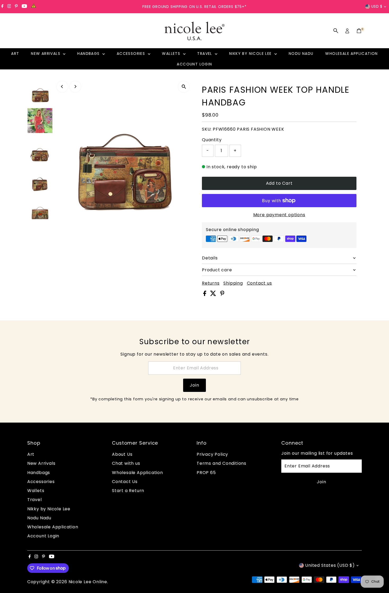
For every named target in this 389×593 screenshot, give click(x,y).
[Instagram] (9, 6)
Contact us (259, 283)
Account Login (194, 64)
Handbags (89, 53)
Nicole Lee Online (88, 582)
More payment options (279, 215)
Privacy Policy (212, 454)
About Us (122, 454)
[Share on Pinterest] (222, 294)
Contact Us (125, 482)
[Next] (75, 86)
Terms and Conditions (221, 463)
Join (194, 385)
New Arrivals (46, 53)
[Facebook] (2, 6)
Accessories (132, 53)
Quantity (211, 140)
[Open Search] (335, 30)
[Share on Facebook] (205, 294)
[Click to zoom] (184, 87)
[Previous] (62, 86)
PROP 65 (206, 473)
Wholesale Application (351, 53)
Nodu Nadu (301, 53)
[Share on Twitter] (214, 294)
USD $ (377, 6)
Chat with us (126, 463)
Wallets (172, 53)
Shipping (233, 283)
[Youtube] (24, 6)
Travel (205, 53)
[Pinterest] (16, 6)
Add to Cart (279, 183)
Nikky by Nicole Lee (251, 53)
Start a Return (128, 491)
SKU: (206, 129)
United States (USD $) (330, 565)
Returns (211, 283)
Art (15, 53)
